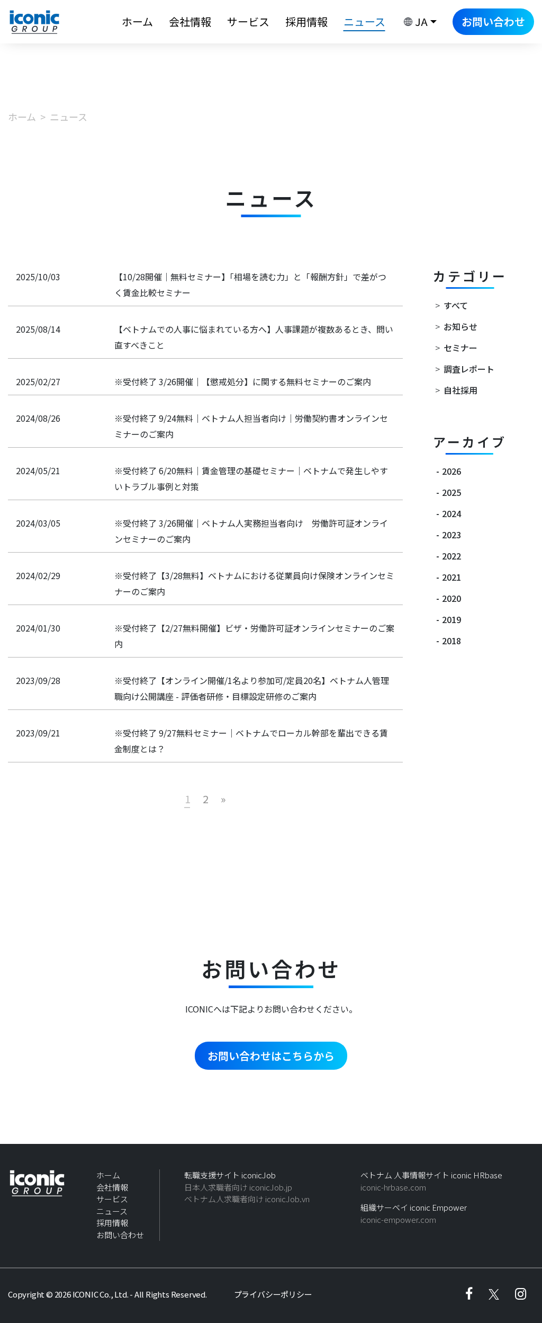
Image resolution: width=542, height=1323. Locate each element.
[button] (419, 22)
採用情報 (306, 21)
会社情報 (190, 21)
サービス (248, 21)
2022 (451, 555)
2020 (451, 598)
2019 (451, 619)
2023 (451, 534)
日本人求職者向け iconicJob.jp (238, 1187)
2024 (451, 513)
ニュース (112, 1211)
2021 (451, 577)
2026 (451, 471)
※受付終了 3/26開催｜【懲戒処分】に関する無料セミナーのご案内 (242, 381)
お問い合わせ (493, 21)
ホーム (137, 21)
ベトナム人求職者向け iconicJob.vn (247, 1198)
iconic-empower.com (398, 1219)
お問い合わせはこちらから (271, 1055)
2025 (451, 492)
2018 (451, 640)
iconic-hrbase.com (393, 1187)
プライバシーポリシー (273, 1294)
